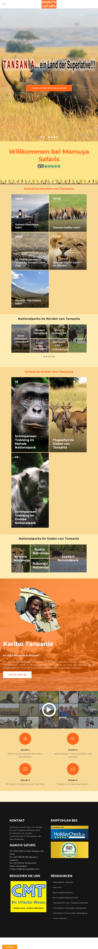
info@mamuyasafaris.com (27, 869)
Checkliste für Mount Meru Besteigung (70, 913)
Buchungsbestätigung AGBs (65, 898)
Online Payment (60, 918)
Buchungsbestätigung (62, 892)
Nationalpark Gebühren (63, 882)
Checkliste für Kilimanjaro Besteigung (69, 908)
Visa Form (57, 887)
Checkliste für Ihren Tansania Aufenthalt (70, 903)
